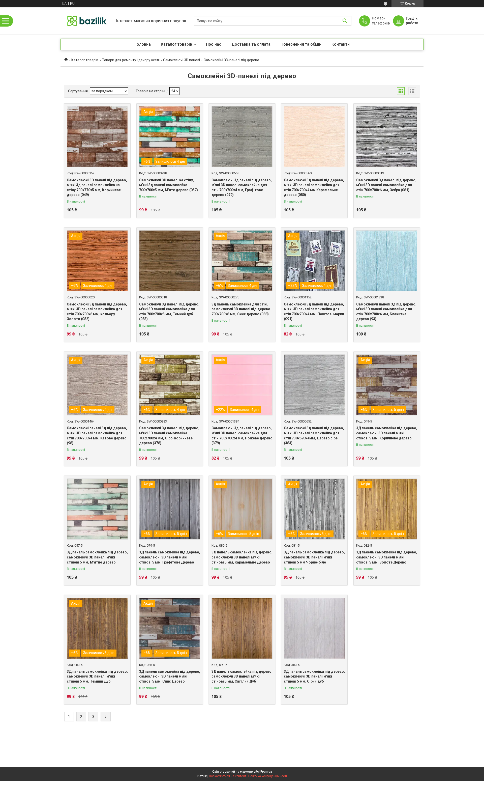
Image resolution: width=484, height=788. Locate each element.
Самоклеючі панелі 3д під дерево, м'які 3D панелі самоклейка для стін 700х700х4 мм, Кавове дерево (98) (97, 435)
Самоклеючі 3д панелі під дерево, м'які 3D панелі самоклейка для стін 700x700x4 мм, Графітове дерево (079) (241, 187)
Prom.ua (266, 771)
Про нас (213, 44)
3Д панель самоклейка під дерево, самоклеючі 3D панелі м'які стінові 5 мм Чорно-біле (314, 557)
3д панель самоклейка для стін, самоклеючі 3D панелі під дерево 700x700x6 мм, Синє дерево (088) (240, 309)
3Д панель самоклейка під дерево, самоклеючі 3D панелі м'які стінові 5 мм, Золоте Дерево (386, 557)
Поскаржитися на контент (227, 776)
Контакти (340, 44)
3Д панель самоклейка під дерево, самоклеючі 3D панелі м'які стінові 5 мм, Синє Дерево (169, 676)
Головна (143, 44)
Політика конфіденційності (267, 776)
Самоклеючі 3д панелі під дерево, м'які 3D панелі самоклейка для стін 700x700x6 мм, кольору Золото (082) (97, 311)
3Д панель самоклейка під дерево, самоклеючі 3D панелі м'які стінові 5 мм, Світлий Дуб (242, 676)
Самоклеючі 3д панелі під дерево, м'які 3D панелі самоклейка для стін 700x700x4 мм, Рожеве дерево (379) (242, 435)
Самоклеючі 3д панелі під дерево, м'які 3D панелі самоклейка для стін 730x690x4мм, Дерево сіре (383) (314, 435)
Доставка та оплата (250, 44)
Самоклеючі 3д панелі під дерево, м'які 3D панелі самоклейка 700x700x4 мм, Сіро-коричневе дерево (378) (169, 435)
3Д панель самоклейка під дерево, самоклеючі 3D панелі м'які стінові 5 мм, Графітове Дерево (169, 557)
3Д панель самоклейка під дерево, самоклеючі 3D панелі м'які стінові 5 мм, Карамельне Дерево (242, 557)
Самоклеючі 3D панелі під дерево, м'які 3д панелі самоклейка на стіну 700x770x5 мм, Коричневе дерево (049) (97, 187)
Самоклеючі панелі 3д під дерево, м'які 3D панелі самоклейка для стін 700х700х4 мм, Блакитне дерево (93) (386, 311)
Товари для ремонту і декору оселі (131, 60)
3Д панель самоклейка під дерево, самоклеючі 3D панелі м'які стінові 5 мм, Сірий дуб (314, 676)
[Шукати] (345, 20)
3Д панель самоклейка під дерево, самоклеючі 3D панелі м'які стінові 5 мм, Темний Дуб (97, 676)
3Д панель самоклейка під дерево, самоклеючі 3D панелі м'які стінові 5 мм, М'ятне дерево (97, 557)
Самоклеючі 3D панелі (181, 60)
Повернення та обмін (301, 44)
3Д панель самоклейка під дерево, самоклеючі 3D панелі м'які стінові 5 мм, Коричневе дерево (386, 433)
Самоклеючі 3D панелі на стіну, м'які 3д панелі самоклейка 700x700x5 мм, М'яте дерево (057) (168, 185)
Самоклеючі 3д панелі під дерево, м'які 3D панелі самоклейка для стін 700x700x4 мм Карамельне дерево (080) (314, 187)
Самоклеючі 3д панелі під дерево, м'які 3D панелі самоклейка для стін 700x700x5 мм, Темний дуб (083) (169, 311)
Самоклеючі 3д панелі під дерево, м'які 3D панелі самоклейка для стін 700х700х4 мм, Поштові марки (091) (314, 311)
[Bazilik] (87, 21)
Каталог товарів (176, 44)
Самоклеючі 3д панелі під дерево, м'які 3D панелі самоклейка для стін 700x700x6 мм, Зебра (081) (386, 185)
